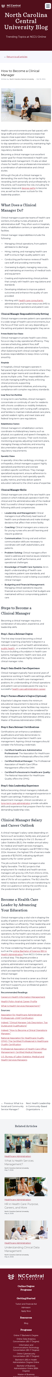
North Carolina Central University (22, 79)
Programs (26, 1330)
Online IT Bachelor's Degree (26, 1335)
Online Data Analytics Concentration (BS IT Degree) (26, 1340)
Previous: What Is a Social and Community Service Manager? (12, 1106)
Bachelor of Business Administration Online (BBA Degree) (26, 1368)
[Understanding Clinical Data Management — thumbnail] (26, 1230)
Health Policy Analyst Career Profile (19, 1001)
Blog (26, 1323)
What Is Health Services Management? (20, 1006)
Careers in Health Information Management (23, 997)
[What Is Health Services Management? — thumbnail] (26, 1143)
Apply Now (26, 1311)
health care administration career (29, 689)
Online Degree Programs (26, 1288)
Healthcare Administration (18, 1156)
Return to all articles (17, 57)
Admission (26, 1307)
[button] (48, 6)
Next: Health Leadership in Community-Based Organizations (38, 1106)
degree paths (28, 188)
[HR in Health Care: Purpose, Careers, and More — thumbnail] (26, 1186)
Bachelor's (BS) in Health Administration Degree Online (26, 1361)
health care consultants (31, 300)
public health (8, 648)
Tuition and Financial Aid (26, 1304)
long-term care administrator (15, 803)
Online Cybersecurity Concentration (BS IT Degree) (26, 1355)
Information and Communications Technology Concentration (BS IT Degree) (26, 1347)
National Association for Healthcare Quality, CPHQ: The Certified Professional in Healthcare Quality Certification (24, 1041)
